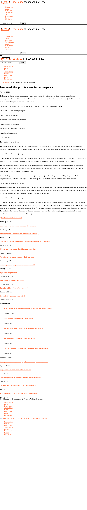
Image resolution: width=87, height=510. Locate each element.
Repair (7, 9)
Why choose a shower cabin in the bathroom (18, 318)
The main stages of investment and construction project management (26, 348)
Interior (7, 14)
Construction (9, 7)
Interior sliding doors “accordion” (14, 288)
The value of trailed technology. (13, 280)
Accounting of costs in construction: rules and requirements (23, 328)
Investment (8, 20)
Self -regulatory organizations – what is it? (17, 265)
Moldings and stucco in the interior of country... (19, 234)
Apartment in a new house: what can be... (17, 257)
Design (7, 18)
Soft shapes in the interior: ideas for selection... (19, 226)
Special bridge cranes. (9, 272)
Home (2, 82)
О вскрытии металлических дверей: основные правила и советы (28, 308)
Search (23, 23)
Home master (9, 16)
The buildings (9, 12)
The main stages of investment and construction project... (20, 393)
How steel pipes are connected (12, 296)
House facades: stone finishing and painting (18, 249)
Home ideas (8, 10)
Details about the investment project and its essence (20, 338)
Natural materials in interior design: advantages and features (25, 241)
